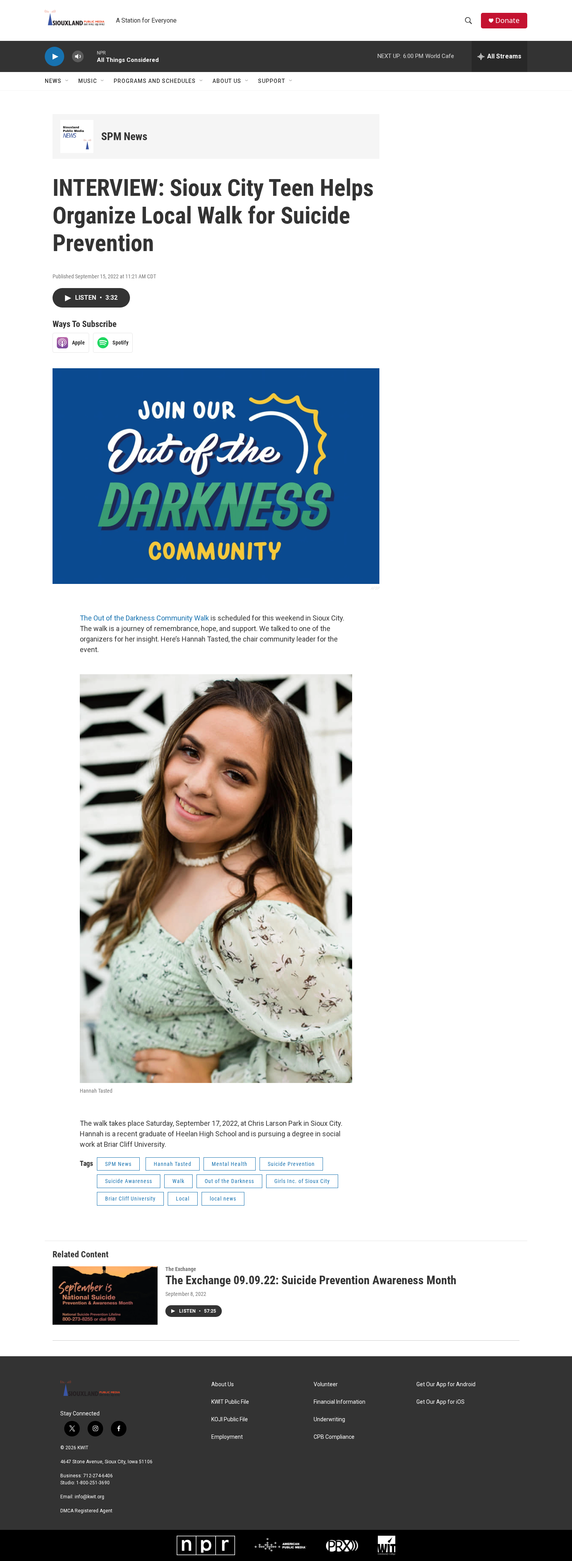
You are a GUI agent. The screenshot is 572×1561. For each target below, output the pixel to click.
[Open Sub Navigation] (67, 81)
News (53, 81)
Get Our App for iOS (440, 1402)
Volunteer (326, 1384)
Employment (227, 1437)
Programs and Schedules (155, 81)
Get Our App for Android (445, 1384)
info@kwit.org (89, 1496)
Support (271, 81)
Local (182, 1198)
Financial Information (339, 1402)
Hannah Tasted (172, 1164)
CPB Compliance (334, 1437)
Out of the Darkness (229, 1181)
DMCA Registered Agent (86, 1511)
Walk (178, 1181)
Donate (507, 20)
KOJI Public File (229, 1419)
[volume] (77, 56)
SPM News (124, 136)
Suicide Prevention (291, 1164)
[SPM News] (76, 136)
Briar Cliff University (130, 1198)
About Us (226, 81)
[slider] (90, 56)
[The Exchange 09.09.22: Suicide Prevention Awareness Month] (105, 1295)
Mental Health (229, 1164)
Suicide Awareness (128, 1181)
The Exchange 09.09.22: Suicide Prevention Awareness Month (310, 1280)
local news (223, 1198)
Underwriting (329, 1419)
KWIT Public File (230, 1402)
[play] (54, 56)
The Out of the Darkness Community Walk (144, 618)
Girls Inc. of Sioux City (302, 1181)
